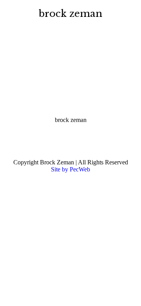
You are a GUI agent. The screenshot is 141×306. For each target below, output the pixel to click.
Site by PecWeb (70, 169)
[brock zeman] (70, 78)
